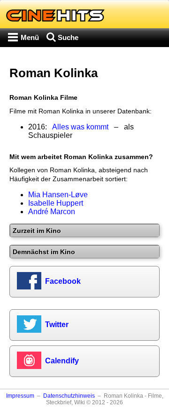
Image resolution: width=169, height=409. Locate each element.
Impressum (20, 396)
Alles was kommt (80, 127)
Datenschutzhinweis (69, 396)
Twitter (57, 325)
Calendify (62, 361)
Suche (68, 37)
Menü (30, 37)
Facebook (63, 281)
